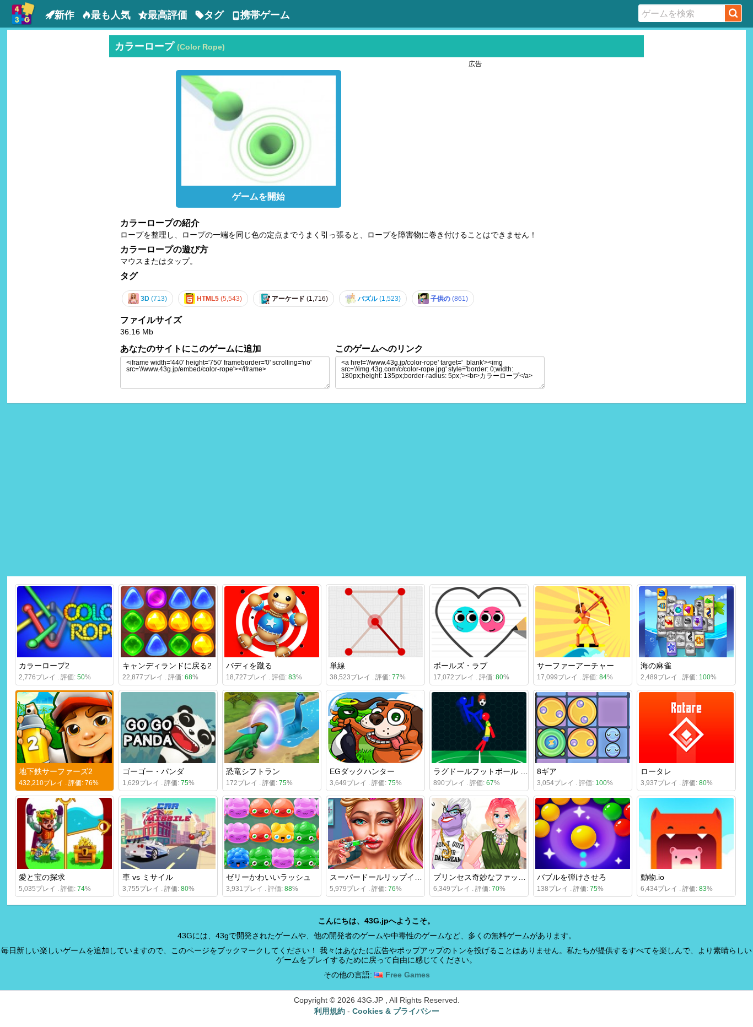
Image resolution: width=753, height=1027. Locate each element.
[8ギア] (582, 727)
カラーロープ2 (44, 665)
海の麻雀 (656, 665)
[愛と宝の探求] (64, 833)
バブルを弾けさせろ (571, 877)
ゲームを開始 (258, 196)
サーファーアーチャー (575, 665)
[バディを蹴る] (271, 621)
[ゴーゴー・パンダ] (168, 727)
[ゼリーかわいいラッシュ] (271, 833)
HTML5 (218, 298)
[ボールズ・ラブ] (479, 621)
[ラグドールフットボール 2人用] (479, 727)
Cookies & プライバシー (395, 1011)
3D (153, 298)
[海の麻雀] (686, 621)
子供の (448, 298)
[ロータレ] (686, 727)
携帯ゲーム (265, 14)
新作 (64, 14)
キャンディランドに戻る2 (167, 665)
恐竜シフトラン (253, 771)
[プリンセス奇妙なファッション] (479, 833)
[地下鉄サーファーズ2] (64, 727)
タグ (214, 14)
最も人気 (111, 14)
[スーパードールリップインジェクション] (375, 833)
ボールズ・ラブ (460, 665)
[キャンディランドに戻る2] (168, 621)
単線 (337, 665)
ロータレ (656, 771)
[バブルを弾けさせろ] (582, 833)
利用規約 (329, 1011)
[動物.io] (686, 833)
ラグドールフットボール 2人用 (486, 771)
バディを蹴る (249, 665)
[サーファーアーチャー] (582, 621)
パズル (378, 298)
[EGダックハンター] (375, 727)
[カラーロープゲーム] (258, 128)
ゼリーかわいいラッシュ (268, 877)
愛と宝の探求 (42, 877)
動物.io (652, 877)
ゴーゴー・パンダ (153, 771)
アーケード (299, 298)
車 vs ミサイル (147, 877)
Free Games (406, 974)
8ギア (547, 771)
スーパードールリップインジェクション (399, 877)
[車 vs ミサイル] (168, 833)
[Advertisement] (57, 200)
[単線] (375, 621)
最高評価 (167, 14)
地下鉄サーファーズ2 (56, 771)
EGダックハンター (362, 771)
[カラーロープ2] (64, 621)
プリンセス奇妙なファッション (487, 877)
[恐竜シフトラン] (271, 727)
